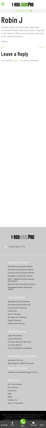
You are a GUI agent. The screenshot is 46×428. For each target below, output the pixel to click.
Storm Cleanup (14, 314)
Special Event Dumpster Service (21, 284)
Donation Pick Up (15, 360)
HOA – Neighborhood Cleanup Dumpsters (21, 280)
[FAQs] (42, 423)
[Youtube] (39, 246)
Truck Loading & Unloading (19, 348)
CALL (23, 426)
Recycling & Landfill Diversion (21, 363)
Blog (10, 397)
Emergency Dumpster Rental (20, 276)
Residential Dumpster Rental (20, 266)
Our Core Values (15, 384)
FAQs (42, 425)
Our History (13, 387)
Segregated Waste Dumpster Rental (20, 288)
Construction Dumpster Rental (21, 273)
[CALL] (23, 421)
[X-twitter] (34, 246)
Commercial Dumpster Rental (20, 269)
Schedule (4, 425)
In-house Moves (15, 345)
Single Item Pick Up (16, 323)
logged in (17, 60)
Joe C (3, 47)
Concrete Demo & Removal (19, 342)
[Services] (33, 423)
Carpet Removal (15, 339)
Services (33, 425)
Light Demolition (15, 335)
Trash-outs (12, 311)
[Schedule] (4, 423)
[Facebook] (29, 246)
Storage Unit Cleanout (17, 317)
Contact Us (12, 400)
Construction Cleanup (17, 308)
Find (12, 425)
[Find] (12, 423)
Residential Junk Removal (19, 301)
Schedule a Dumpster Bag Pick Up (22, 372)
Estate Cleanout (14, 320)
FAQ (9, 394)
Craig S (42, 47)
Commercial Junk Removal (19, 304)
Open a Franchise (15, 403)
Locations (12, 390)
